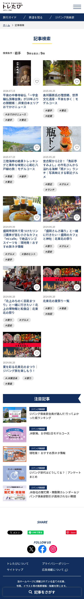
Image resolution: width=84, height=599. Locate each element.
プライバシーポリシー (55, 563)
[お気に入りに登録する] (37, 81)
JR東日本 (12, 378)
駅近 (49, 184)
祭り (49, 246)
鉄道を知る (36, 17)
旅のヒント (29, 254)
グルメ (64, 184)
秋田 (49, 313)
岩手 (9, 119)
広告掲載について (53, 570)
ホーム (6, 25)
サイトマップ (15, 570)
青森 (9, 176)
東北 (23, 119)
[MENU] (77, 6)
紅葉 (49, 115)
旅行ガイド (10, 17)
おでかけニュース (16, 114)
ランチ (50, 189)
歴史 (49, 251)
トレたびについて (18, 563)
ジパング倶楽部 (64, 17)
